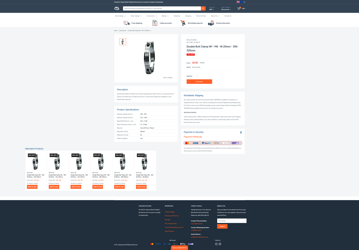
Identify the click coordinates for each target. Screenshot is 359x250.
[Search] (203, 8)
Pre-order (199, 81)
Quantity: (190, 76)
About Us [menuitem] (214, 16)
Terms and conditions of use (174, 227)
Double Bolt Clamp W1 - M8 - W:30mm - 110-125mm (58, 176)
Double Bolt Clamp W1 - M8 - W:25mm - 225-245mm (36, 176)
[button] (179, 247)
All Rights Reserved (131, 244)
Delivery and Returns (172, 216)
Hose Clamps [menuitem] (119, 16)
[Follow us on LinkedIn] (220, 244)
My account (225, 9)
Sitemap (167, 219)
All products (122, 30)
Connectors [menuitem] (151, 16)
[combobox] (162, 8)
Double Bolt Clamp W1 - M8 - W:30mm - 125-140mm (79, 176)
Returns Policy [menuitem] (201, 16)
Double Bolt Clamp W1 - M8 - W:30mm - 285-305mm (123, 176)
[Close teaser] (189, 245)
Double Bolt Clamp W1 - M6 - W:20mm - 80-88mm (145, 176)
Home (116, 30)
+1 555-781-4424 (196, 230)
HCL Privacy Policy (171, 223)
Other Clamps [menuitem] (135, 16)
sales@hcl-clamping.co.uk (199, 237)
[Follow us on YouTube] (216, 244)
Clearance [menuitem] (177, 16)
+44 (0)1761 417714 (196, 223)
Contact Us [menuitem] (227, 16)
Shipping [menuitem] (188, 16)
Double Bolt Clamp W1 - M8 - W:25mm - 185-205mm (101, 176)
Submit (222, 226)
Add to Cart (32, 187)
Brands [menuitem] (164, 16)
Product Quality (170, 212)
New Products (169, 231)
